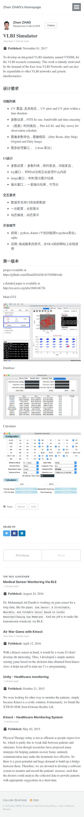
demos (21, 506)
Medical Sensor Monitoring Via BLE (30, 582)
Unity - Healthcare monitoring (26, 677)
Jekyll (36, 805)
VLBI (33, 506)
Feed (35, 800)
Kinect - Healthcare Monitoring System (33, 717)
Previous (22, 555)
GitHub (22, 800)
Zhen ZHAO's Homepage (22, 7)
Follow (51, 25)
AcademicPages (49, 805)
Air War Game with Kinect (23, 632)
